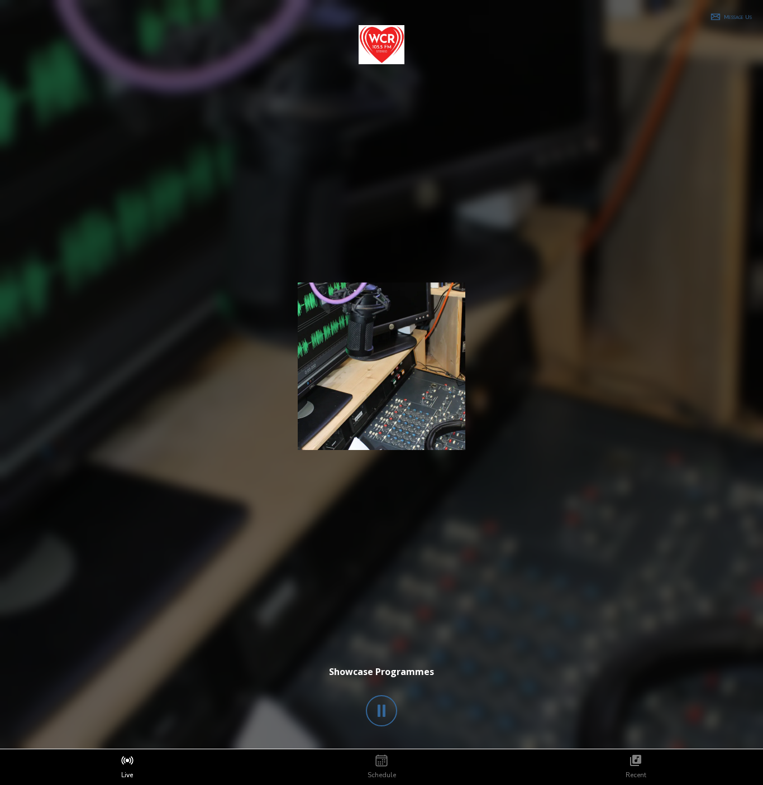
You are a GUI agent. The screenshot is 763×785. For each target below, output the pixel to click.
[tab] (127, 767)
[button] (730, 16)
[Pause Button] (381, 710)
